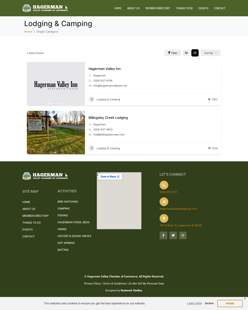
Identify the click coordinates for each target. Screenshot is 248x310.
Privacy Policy (92, 283)
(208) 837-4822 (103, 129)
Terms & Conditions (114, 283)
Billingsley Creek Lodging (108, 118)
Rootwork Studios (131, 290)
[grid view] (186, 52)
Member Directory (157, 8)
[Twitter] (173, 235)
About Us (133, 8)
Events (203, 8)
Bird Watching (68, 201)
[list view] (195, 52)
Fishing (63, 215)
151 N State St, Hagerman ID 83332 (181, 225)
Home (117, 8)
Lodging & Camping (108, 99)
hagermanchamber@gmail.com (178, 208)
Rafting (63, 250)
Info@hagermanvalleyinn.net (110, 85)
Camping (64, 208)
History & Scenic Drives (74, 236)
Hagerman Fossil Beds (74, 222)
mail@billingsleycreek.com (109, 134)
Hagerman (99, 75)
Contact (220, 8)
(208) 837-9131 (168, 192)
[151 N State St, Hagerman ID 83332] (164, 218)
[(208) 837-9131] (164, 185)
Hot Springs (66, 243)
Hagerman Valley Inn (105, 69)
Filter (174, 53)
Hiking (62, 229)
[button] (194, 303)
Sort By (208, 53)
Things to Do (184, 8)
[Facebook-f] (163, 235)
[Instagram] (183, 235)
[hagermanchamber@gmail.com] (164, 201)
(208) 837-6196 (103, 80)
